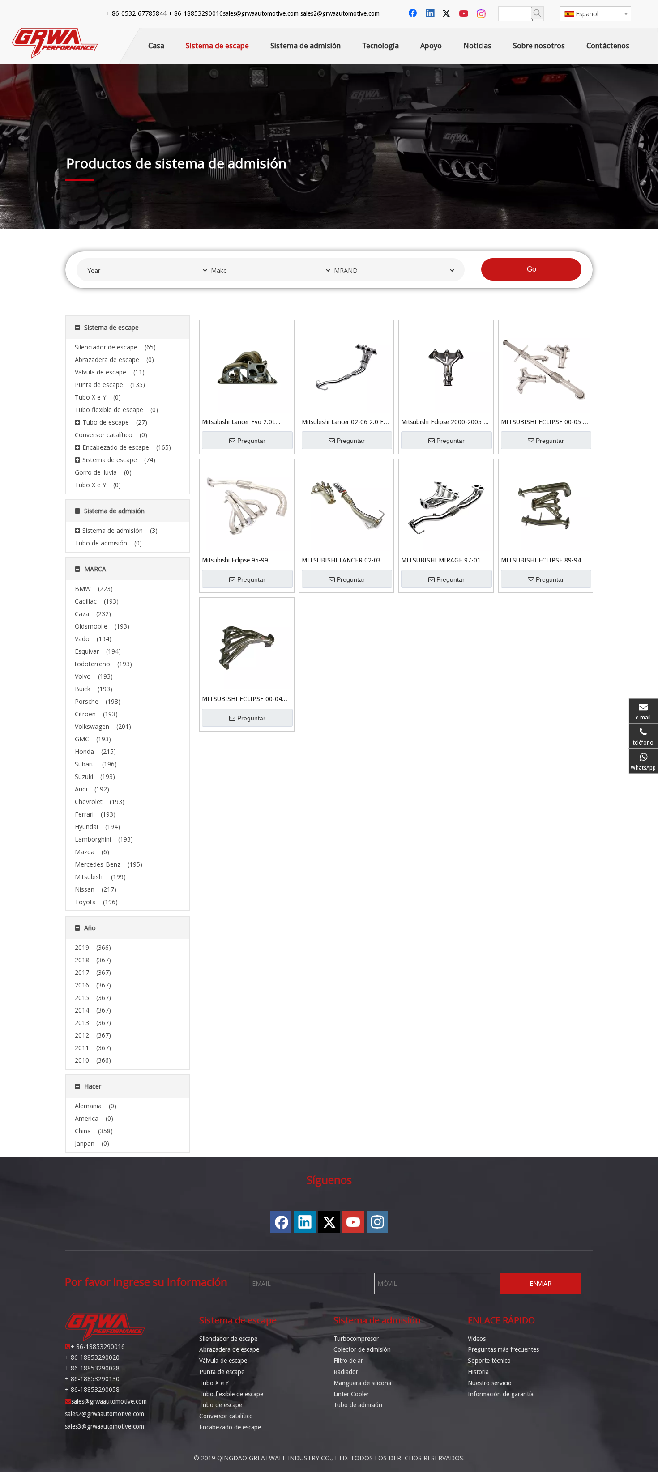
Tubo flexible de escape (231, 1394)
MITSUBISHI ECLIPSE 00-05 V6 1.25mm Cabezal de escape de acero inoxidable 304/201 (545, 422)
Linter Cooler (351, 1394)
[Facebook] (413, 14)
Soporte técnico (489, 1360)
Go (531, 269)
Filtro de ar (348, 1360)
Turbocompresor (356, 1338)
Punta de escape (221, 1371)
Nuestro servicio (490, 1383)
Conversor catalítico (226, 1416)
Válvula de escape (223, 1360)
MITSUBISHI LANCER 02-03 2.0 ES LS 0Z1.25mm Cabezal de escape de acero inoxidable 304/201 (346, 561)
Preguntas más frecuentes (503, 1349)
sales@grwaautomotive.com (261, 13)
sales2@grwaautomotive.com (340, 13)
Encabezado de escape (230, 1427)
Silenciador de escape (228, 1338)
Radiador (345, 1371)
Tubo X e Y (214, 1383)
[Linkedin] (430, 14)
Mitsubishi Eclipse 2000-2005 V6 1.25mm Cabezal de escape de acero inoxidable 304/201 (446, 422)
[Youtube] (464, 14)
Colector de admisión (362, 1349)
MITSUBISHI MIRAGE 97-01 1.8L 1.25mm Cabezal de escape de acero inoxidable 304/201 (445, 561)
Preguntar (251, 440)
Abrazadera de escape (229, 1349)
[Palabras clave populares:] (537, 13)
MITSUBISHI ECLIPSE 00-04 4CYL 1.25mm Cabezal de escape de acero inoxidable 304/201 (242, 699)
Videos (477, 1338)
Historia (478, 1371)
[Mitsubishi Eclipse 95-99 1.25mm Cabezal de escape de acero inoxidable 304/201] (247, 505)
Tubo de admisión (357, 1404)
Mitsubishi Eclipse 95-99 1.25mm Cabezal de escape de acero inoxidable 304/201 (243, 561)
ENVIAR (540, 1283)
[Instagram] (481, 14)
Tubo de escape (220, 1404)
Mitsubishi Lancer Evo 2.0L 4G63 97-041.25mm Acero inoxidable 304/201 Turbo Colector (238, 422)
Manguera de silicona (362, 1383)
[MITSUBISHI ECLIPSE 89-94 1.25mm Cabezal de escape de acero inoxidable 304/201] (546, 505)
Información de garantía (501, 1394)
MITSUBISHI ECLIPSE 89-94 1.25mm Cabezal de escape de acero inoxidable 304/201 (542, 561)
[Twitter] (447, 14)
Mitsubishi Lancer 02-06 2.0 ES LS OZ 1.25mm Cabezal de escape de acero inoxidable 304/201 (344, 422)
